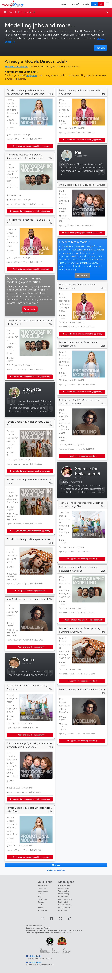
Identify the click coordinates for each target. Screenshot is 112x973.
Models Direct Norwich (34, 962)
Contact (41, 902)
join (101, 4)
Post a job (100, 48)
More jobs (56, 865)
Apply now (31, 75)
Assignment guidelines (56, 870)
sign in (86, 4)
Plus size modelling (64, 905)
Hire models (42, 888)
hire (94, 4)
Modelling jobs (43, 891)
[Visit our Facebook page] (51, 919)
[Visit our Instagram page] (42, 919)
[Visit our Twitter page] (60, 919)
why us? (75, 4)
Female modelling (64, 885)
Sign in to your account (16, 66)
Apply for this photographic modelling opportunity (31, 211)
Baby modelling (63, 896)
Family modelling (63, 902)
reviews (64, 4)
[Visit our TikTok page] (69, 919)
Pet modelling (62, 910)
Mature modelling (64, 907)
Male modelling (63, 888)
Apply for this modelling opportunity (31, 591)
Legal (40, 905)
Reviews (41, 894)
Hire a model (82, 275)
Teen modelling (63, 891)
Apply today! (30, 309)
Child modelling (63, 894)
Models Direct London (33, 956)
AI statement (42, 910)
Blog (39, 896)
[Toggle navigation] (108, 4)
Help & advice (42, 899)
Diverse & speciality (65, 899)
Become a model (43, 885)
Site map (41, 907)
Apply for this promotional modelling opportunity (31, 146)
